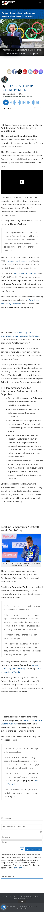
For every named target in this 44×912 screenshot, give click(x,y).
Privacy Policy (32, 896)
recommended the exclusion (18, 261)
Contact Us (6, 896)
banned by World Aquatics (24, 273)
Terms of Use (19, 867)
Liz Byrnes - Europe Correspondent (18, 88)
